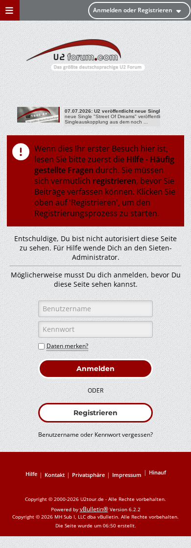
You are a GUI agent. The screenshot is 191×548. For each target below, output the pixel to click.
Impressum (127, 474)
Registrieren (95, 412)
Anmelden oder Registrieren (132, 10)
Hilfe (31, 473)
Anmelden (95, 368)
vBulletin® (94, 509)
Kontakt (55, 474)
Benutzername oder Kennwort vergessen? (95, 434)
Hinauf (157, 472)
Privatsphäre (88, 474)
